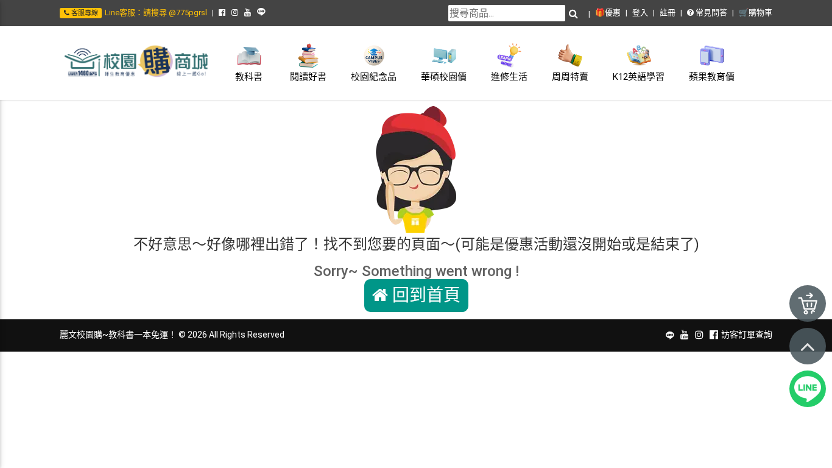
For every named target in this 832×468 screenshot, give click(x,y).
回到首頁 (424, 295)
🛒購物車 (755, 12)
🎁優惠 (608, 12)
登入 (640, 12)
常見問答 (710, 12)
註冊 (667, 12)
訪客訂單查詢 (746, 334)
